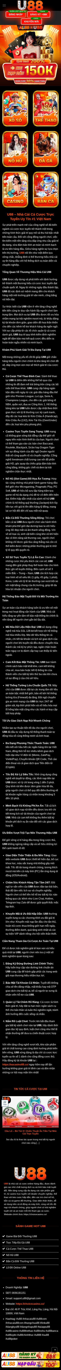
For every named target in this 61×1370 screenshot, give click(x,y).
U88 (6, 1184)
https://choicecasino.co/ (30, 1304)
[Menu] (4, 5)
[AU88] (30, 1355)
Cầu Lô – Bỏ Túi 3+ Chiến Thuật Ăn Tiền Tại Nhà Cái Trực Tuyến (30, 1132)
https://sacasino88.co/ (15, 1064)
